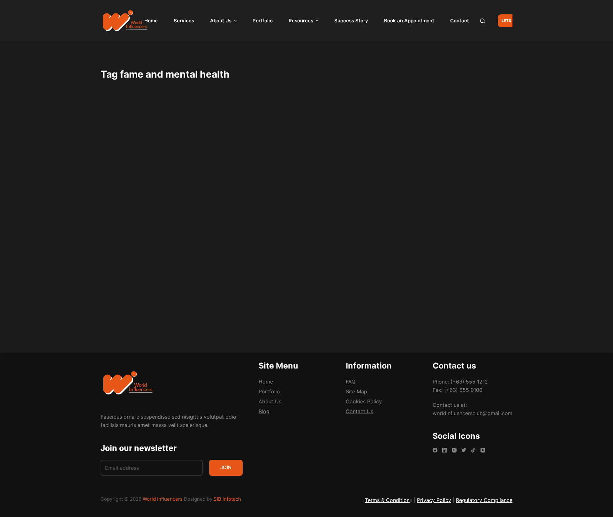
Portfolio (269, 391)
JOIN (225, 467)
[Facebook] (435, 450)
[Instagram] (454, 450)
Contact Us (359, 411)
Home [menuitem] (151, 21)
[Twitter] (463, 450)
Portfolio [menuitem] (263, 21)
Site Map (356, 391)
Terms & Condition (387, 500)
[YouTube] (483, 450)
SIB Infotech (227, 499)
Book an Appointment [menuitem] (409, 21)
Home (266, 381)
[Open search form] (482, 21)
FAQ (350, 381)
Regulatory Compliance (484, 500)
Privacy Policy (434, 500)
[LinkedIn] (444, 450)
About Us (270, 401)
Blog (115, 138)
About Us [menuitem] (220, 21)
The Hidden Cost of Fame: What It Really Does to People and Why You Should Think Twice (165, 159)
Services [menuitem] (184, 21)
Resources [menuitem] (301, 21)
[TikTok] (473, 450)
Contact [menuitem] (459, 21)
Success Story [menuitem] (351, 21)
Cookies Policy (364, 401)
